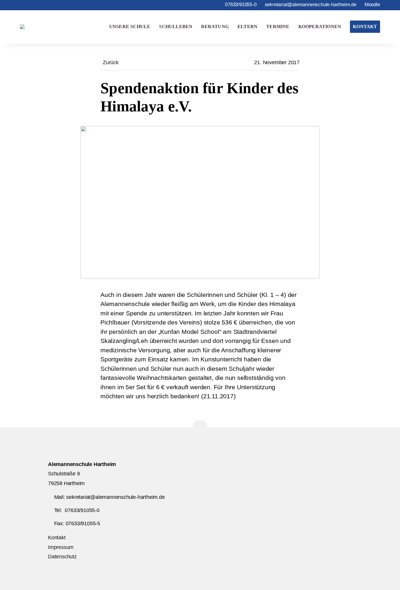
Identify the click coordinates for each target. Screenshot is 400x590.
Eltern (247, 26)
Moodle (372, 4)
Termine (277, 26)
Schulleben (175, 26)
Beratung (215, 26)
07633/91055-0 (240, 4)
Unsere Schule (130, 26)
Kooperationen (319, 26)
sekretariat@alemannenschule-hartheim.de (310, 4)
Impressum (60, 547)
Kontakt (365, 26)
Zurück (111, 62)
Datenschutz (62, 557)
